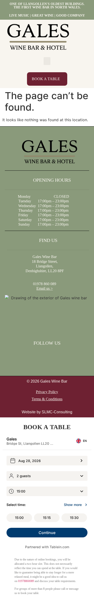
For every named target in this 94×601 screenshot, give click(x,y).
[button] (47, 61)
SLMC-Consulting (57, 412)
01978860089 (26, 581)
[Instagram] (53, 354)
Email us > (44, 288)
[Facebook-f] (41, 354)
